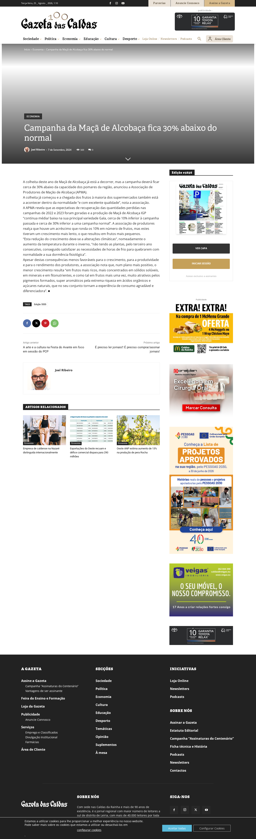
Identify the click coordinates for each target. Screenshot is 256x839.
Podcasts (177, 697)
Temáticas (104, 729)
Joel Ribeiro (38, 149)
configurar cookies (89, 830)
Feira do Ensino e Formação (43, 698)
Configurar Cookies (212, 828)
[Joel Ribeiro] (27, 149)
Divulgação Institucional (41, 737)
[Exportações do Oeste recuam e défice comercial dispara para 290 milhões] (91, 430)
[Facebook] (110, 3)
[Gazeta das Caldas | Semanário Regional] (59, 20)
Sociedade (104, 681)
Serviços (27, 727)
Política (102, 689)
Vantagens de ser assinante (43, 691)
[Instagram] (116, 3)
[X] (36, 323)
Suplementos (106, 744)
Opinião (102, 736)
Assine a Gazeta (33, 681)
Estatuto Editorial (184, 730)
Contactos (178, 770)
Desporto (103, 721)
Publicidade (30, 714)
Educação (103, 713)
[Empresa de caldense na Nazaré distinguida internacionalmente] (44, 430)
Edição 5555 (40, 304)
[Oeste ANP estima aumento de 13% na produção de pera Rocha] (138, 430)
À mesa (101, 752)
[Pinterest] (45, 323)
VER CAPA (201, 248)
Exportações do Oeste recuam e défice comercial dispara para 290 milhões (89, 452)
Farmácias (32, 742)
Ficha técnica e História (188, 746)
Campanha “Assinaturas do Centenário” (51, 686)
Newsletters (179, 689)
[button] (199, 39)
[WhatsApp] (55, 323)
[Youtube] (123, 3)
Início (27, 49)
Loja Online (179, 681)
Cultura (102, 705)
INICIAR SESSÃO (201, 263)
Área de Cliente (33, 749)
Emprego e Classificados (41, 732)
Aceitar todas (177, 828)
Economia (38, 49)
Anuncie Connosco (37, 720)
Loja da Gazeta (33, 706)
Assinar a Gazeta (183, 722)
